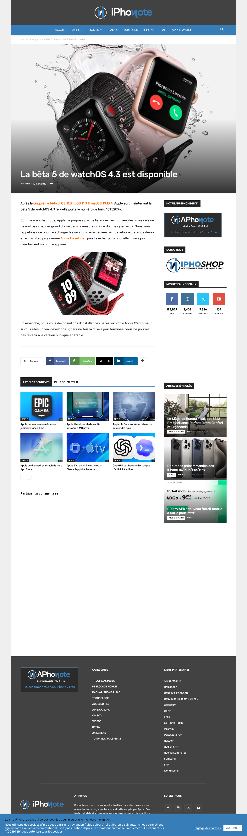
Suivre (187, 294)
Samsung (170, 758)
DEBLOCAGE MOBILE (104, 686)
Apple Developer (73, 238)
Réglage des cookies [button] (207, 828)
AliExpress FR (172, 681)
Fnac (167, 716)
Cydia (96, 727)
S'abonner (218, 294)
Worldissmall (171, 770)
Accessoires (100, 703)
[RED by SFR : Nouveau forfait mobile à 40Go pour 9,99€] (195, 501)
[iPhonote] (123, 12)
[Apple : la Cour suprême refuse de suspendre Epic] (134, 406)
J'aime (172, 294)
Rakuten (169, 740)
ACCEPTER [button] (232, 828)
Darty (167, 710)
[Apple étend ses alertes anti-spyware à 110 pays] (88, 406)
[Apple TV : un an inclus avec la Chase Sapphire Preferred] (88, 447)
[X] (188, 808)
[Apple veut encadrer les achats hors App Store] (41, 447)
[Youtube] (198, 808)
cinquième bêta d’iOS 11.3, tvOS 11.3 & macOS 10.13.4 (73, 203)
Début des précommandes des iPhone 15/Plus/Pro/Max (190, 468)
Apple (76, 30)
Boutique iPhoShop (176, 693)
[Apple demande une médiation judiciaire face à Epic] (41, 406)
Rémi (27, 183)
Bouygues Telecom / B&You (181, 698)
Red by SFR (171, 746)
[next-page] (29, 477)
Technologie (100, 698)
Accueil (61, 30)
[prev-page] (22, 477)
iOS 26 (94, 30)
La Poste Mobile (173, 722)
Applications (101, 709)
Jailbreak (99, 732)
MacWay (169, 728)
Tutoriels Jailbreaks (107, 738)
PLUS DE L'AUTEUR (66, 382)
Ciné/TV (97, 715)
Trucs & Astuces (103, 680)
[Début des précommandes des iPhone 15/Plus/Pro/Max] (195, 458)
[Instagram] (178, 808)
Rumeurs (131, 30)
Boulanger (170, 687)
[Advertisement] (195, 351)
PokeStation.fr (173, 734)
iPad (163, 30)
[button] (222, 30)
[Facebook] (168, 808)
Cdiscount (170, 704)
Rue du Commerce (175, 752)
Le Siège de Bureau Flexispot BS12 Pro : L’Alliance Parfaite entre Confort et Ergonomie (195, 423)
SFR (166, 764)
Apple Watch (182, 30)
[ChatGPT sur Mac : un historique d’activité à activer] (134, 447)
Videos (96, 721)
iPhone (148, 30)
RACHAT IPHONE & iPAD (106, 692)
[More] (143, 361)
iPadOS (113, 30)
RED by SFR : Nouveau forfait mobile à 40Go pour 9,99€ (194, 511)
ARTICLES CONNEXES (36, 382)
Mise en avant (176, 431)
